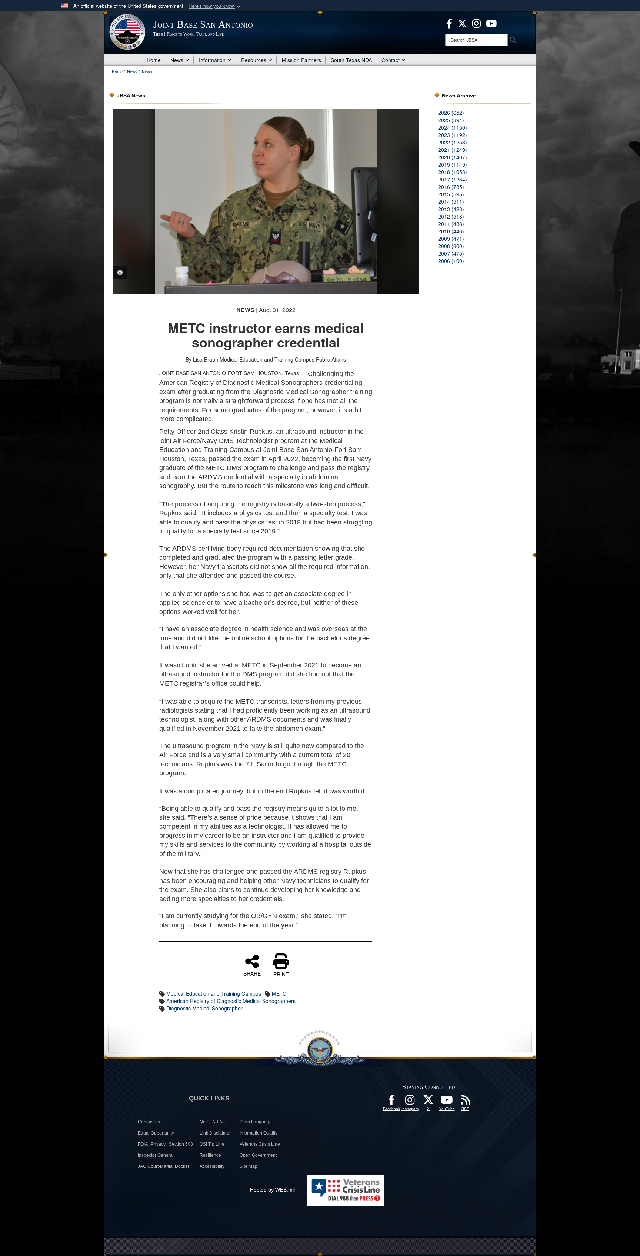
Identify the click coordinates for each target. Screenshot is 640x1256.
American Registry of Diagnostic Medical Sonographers (231, 1001)
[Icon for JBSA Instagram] (410, 1102)
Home (154, 60)
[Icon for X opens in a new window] (462, 22)
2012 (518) (451, 216)
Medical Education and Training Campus (213, 993)
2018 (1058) (452, 172)
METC (279, 993)
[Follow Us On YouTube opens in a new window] (447, 1102)
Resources (253, 60)
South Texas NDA (351, 60)
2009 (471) (451, 238)
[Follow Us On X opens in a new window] (428, 1102)
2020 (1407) (452, 157)
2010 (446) (451, 231)
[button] (215, 6)
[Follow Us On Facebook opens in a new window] (391, 1102)
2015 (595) (451, 194)
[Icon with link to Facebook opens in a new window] (449, 22)
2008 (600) (451, 246)
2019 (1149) (452, 164)
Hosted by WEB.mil (272, 1190)
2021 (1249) (452, 149)
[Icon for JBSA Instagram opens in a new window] (476, 22)
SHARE (252, 973)
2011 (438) (451, 223)
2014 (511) (451, 201)
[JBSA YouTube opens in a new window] (491, 22)
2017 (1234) (452, 179)
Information (212, 60)
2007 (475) (451, 253)
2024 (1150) (452, 127)
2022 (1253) (452, 142)
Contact (390, 60)
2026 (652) (451, 112)
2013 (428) (451, 209)
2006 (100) (451, 260)
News (176, 60)
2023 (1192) (452, 135)
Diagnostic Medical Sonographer (204, 1008)
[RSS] (465, 1102)
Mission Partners (301, 60)
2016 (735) (451, 186)
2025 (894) (451, 120)
